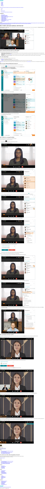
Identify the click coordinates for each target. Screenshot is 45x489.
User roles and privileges (3, 451)
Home (2, 8)
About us (1, 474)
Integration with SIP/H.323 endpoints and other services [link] (7, 16)
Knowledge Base (3, 471)
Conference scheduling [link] (3, 18)
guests (10, 54)
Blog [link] (1, 9)
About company (3, 476)
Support (1, 469)
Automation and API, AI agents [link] (4, 17)
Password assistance (3, 470)
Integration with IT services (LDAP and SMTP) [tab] (10, 23)
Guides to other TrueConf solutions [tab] (24, 23)
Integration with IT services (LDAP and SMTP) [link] (6, 19)
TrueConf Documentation (4, 473)
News (2, 478)
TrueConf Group (3, 468)
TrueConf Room (3, 467)
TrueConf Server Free (3, 466)
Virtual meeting (3, 483)
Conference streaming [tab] (17, 23)
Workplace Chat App (3, 481)
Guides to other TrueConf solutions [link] (5, 20)
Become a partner (3, 477)
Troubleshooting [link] (3, 21)
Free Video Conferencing (4, 484)
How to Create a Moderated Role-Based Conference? (6, 452)
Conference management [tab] (2, 23)
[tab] (0, 7)
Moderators (2, 59)
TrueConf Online (29, 61)
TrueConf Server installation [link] (4, 15)
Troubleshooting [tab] (29, 23)
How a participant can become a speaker (5, 453)
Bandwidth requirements (3, 472)
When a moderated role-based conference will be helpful (7, 461)
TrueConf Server (1, 61)
